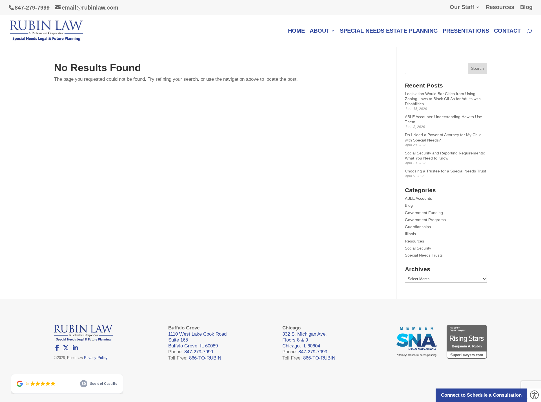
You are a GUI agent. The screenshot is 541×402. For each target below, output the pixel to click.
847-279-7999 (32, 8)
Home (296, 31)
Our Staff (462, 7)
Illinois (410, 234)
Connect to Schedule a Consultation (481, 395)
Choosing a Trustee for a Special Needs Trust (445, 171)
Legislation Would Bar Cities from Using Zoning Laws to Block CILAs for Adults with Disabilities (443, 98)
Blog (526, 7)
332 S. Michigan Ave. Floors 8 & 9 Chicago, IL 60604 (304, 340)
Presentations (466, 31)
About (319, 31)
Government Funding (424, 212)
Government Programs (425, 219)
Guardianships (418, 226)
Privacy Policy (96, 358)
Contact (507, 31)
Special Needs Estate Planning (389, 31)
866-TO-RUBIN (205, 358)
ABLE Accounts (418, 198)
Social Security (418, 248)
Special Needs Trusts (424, 255)
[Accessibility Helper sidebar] (534, 395)
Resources (500, 7)
